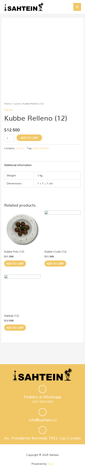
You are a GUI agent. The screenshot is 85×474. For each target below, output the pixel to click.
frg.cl (50, 463)
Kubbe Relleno (41, 148)
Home (7, 103)
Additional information (18, 165)
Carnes (17, 103)
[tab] (42, 165)
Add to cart (29, 137)
